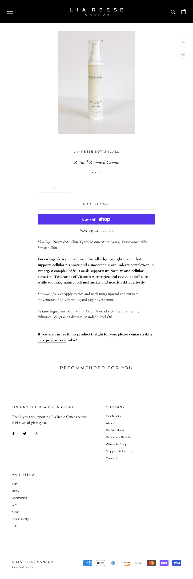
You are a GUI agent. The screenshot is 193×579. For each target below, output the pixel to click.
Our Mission (114, 416)
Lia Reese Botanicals (97, 151)
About (110, 423)
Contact (111, 458)
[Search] (173, 11)
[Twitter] (24, 433)
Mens (15, 512)
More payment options (97, 230)
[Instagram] (35, 433)
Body (15, 490)
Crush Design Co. (26, 567)
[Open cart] (183, 11)
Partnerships (115, 430)
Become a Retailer (119, 437)
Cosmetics (19, 498)
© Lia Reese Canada (33, 561)
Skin (15, 483)
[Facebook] (13, 433)
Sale (14, 526)
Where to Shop (116, 444)
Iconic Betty (20, 519)
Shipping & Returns (119, 451)
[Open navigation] (10, 11)
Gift (14, 505)
